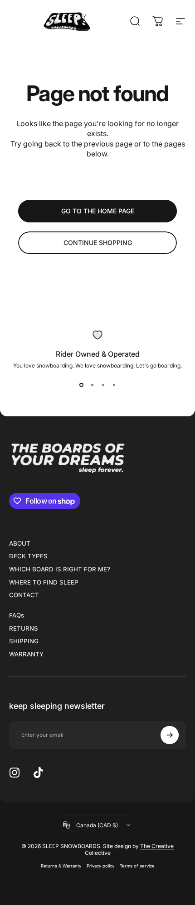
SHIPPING (24, 641)
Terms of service (137, 865)
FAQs (16, 615)
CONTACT (24, 595)
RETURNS (23, 628)
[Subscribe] (170, 735)
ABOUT (19, 543)
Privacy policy (100, 865)
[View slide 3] (103, 385)
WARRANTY (26, 654)
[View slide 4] (113, 385)
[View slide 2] (92, 385)
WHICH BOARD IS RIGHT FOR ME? (59, 569)
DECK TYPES (28, 556)
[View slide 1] (81, 385)
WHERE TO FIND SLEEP (43, 582)
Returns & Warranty (61, 865)
